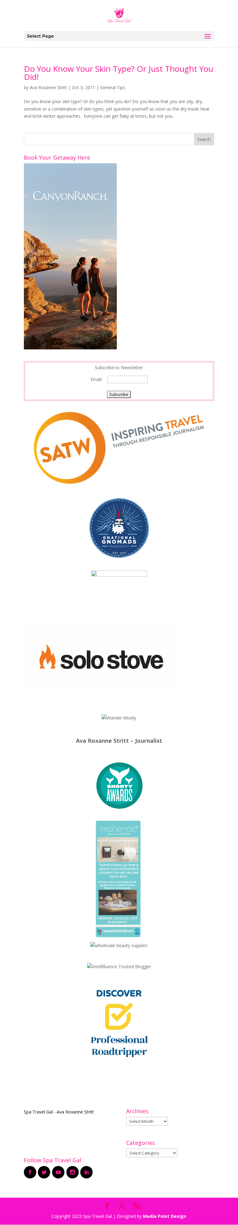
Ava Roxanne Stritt (48, 87)
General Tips (112, 87)
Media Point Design (164, 1216)
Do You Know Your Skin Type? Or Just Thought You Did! (118, 72)
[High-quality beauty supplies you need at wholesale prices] (119, 945)
